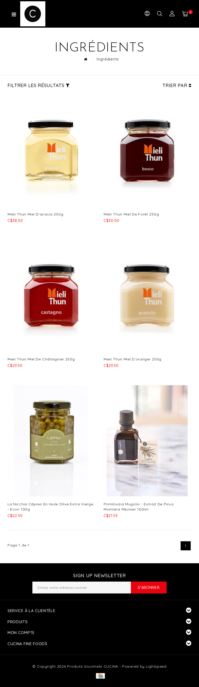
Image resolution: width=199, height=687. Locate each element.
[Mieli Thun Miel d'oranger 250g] (147, 295)
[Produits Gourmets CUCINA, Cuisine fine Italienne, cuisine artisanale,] (42, 13)
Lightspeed (156, 666)
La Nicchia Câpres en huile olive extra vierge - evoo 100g (50, 507)
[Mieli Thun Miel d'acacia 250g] (51, 150)
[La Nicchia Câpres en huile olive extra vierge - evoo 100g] (51, 440)
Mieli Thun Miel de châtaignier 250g (41, 359)
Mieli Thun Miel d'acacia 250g (35, 214)
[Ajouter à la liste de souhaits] (23, 229)
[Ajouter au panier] (11, 229)
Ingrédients (108, 59)
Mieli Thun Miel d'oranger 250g (132, 359)
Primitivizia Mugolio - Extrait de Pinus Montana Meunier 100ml (139, 507)
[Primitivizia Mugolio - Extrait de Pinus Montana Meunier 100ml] (147, 440)
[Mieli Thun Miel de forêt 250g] (147, 150)
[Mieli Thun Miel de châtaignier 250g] (51, 295)
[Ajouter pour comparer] (36, 229)
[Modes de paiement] (99, 675)
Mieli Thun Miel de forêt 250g (131, 214)
